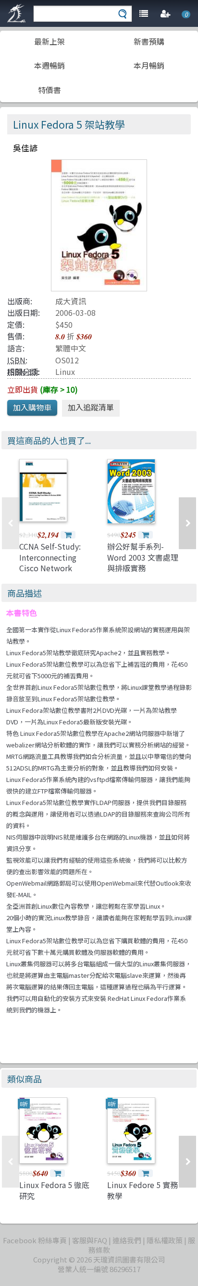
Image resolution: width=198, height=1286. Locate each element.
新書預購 (149, 41)
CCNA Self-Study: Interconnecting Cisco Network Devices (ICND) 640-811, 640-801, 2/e (54, 568)
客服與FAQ (89, 1240)
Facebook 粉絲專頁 (35, 1240)
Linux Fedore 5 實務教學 (142, 1190)
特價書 (49, 90)
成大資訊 (70, 301)
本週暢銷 (49, 65)
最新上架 (49, 41)
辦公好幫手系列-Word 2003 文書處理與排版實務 (142, 557)
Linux (65, 371)
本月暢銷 (149, 65)
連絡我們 (126, 1240)
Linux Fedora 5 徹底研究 (54, 1190)
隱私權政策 (165, 1240)
